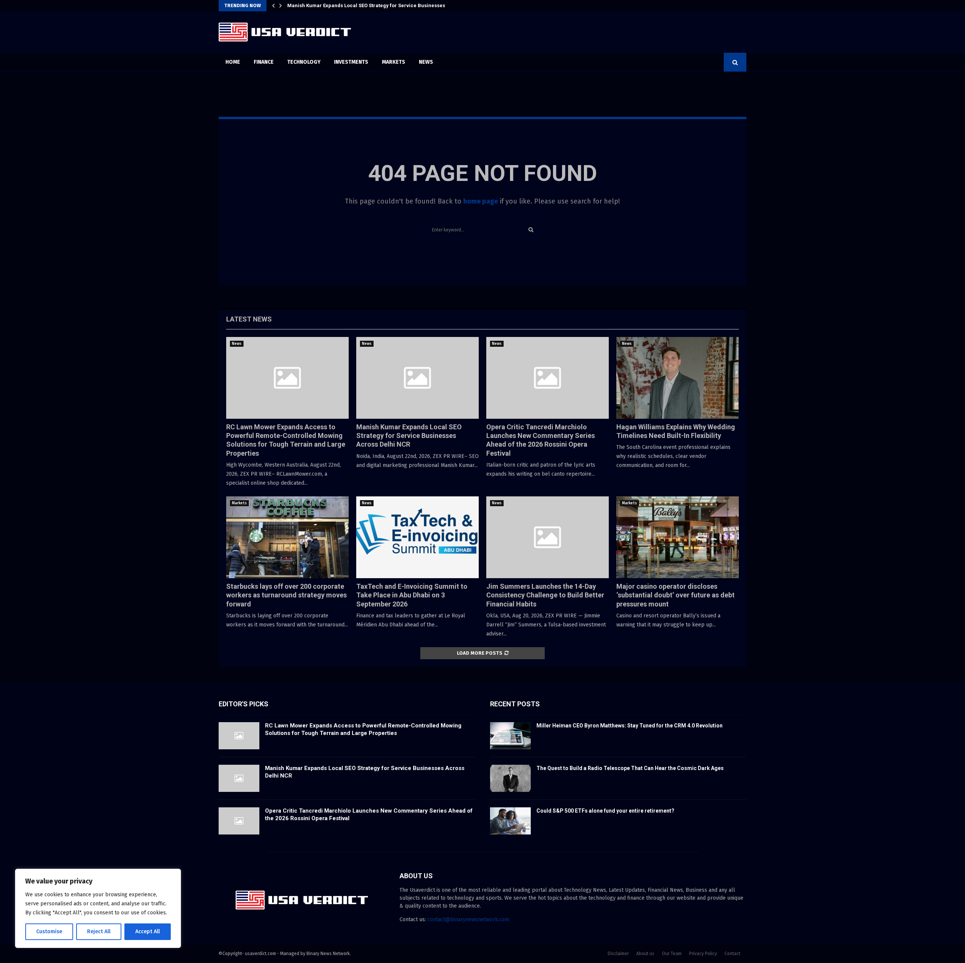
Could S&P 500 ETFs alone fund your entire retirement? (605, 811)
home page (480, 201)
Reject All (98, 931)
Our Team (672, 953)
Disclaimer (618, 953)
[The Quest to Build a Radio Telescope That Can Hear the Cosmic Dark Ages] (510, 778)
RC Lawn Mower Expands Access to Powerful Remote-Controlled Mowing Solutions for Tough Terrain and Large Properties (363, 729)
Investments (351, 62)
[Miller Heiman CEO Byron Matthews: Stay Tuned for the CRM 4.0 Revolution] (510, 735)
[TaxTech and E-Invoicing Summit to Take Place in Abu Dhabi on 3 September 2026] (417, 537)
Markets (393, 62)
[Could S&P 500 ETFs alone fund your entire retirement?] (510, 820)
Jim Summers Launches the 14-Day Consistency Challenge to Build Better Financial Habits (545, 595)
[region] (98, 908)
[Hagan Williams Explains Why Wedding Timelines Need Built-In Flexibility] (677, 378)
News (426, 62)
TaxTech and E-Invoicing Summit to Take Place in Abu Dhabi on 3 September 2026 (411, 595)
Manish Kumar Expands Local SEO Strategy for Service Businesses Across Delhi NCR (409, 436)
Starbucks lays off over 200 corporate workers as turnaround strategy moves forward (286, 595)
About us (645, 953)
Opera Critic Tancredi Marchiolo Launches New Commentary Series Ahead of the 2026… (391, 5)
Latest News (249, 319)
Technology (303, 62)
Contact (732, 953)
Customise (49, 931)
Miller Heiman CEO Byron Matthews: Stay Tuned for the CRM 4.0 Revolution (629, 726)
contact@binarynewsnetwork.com (468, 919)
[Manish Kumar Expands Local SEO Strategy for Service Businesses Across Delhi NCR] (417, 378)
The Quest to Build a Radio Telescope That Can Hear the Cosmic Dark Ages (630, 768)
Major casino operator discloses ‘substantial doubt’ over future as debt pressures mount (675, 595)
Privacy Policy (703, 953)
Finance (264, 62)
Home (232, 62)
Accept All (147, 931)
